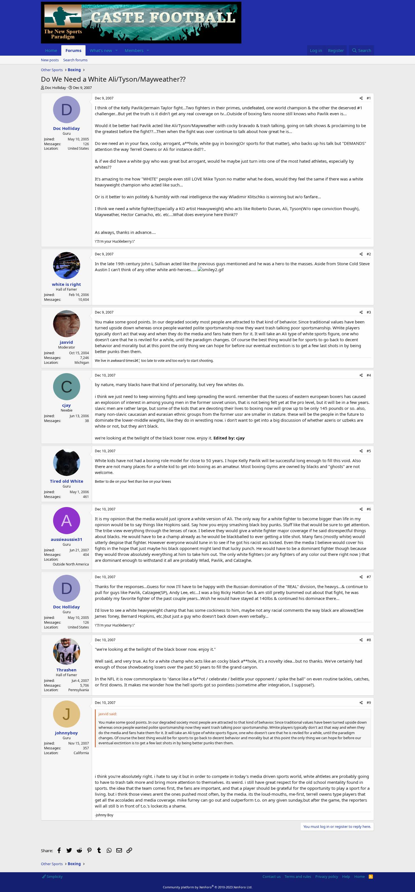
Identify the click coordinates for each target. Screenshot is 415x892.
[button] (117, 50)
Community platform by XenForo (207, 887)
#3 (369, 312)
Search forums (75, 59)
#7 (369, 577)
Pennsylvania (78, 690)
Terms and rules (298, 876)
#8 (369, 640)
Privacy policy (326, 876)
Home (51, 50)
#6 (369, 509)
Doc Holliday (55, 87)
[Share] (361, 98)
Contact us (272, 876)
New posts (50, 59)
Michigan (82, 362)
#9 (369, 702)
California (81, 752)
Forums (73, 50)
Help (346, 876)
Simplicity (54, 876)
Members (134, 50)
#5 (369, 451)
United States (78, 148)
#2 (369, 254)
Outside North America (71, 564)
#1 (369, 98)
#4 (369, 375)
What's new (101, 50)
